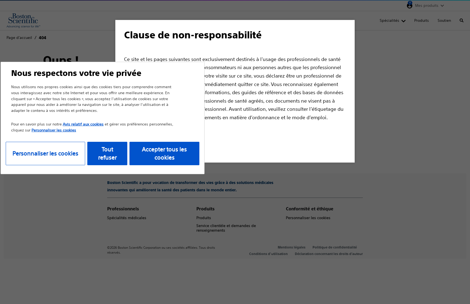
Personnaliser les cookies (45, 153)
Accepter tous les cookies (164, 153)
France (453, 5)
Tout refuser (107, 153)
